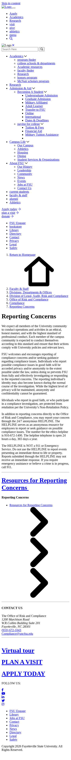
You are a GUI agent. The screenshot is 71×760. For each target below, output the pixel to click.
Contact (14, 721)
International (33, 116)
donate (6, 216)
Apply (13, 13)
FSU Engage (17, 711)
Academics (16, 17)
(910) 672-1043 (11, 630)
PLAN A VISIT (22, 661)
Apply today (9, 209)
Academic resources (29, 67)
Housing (22, 152)
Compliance (16, 303)
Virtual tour (18, 650)
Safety (13, 739)
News (21, 177)
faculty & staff (18, 195)
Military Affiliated (36, 102)
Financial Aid (33, 131)
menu (12, 35)
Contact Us (24, 188)
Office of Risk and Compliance (28, 299)
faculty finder (25, 70)
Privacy (14, 725)
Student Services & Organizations (38, 159)
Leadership (24, 170)
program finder (26, 59)
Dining (21, 156)
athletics (14, 31)
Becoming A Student (30, 92)
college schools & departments (36, 63)
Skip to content (11, 3)
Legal (13, 736)
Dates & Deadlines (37, 120)
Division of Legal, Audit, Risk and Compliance (38, 296)
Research (15, 20)
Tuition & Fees (34, 127)
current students (19, 191)
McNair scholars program (33, 81)
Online (29, 113)
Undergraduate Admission (41, 95)
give (12, 28)
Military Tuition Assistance (42, 134)
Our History (24, 166)
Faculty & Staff (19, 288)
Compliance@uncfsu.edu (17, 633)
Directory (15, 732)
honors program (27, 77)
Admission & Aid (20, 88)
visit (12, 24)
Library (14, 714)
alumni (13, 199)
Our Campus (25, 145)
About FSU (16, 163)
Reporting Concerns (22, 306)
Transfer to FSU (35, 109)
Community (24, 174)
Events (21, 181)
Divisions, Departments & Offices (30, 292)
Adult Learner (34, 106)
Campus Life (17, 141)
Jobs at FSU (25, 184)
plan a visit (8, 212)
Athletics (22, 149)
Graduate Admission (38, 99)
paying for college (28, 124)
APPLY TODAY (23, 673)
